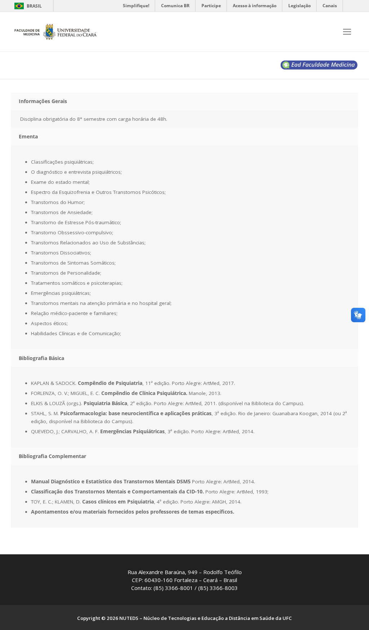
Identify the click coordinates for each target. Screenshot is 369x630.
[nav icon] (347, 32)
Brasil (34, 6)
